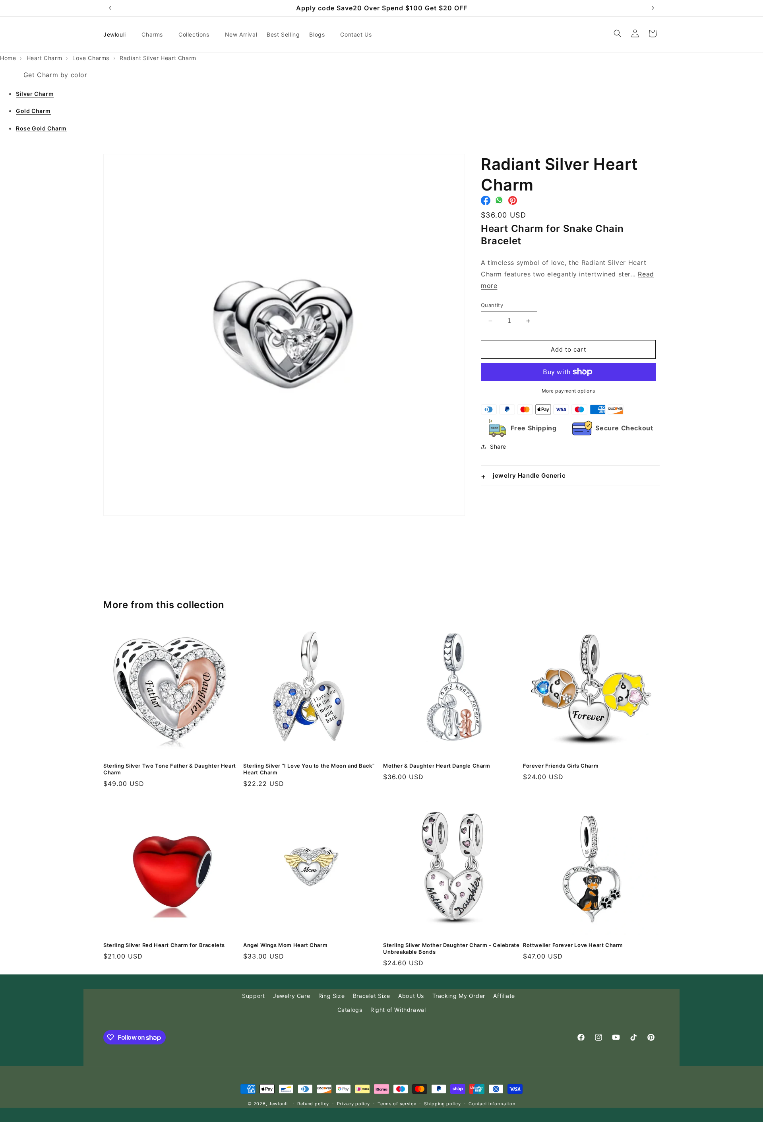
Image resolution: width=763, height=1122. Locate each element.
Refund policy (313, 1103)
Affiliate (504, 995)
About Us (411, 995)
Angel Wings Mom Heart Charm (285, 945)
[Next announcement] (653, 8)
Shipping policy (442, 1103)
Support (253, 995)
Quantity (492, 305)
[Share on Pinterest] (512, 202)
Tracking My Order (458, 995)
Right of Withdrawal (398, 1009)
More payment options (568, 391)
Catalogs (349, 1009)
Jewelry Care (291, 995)
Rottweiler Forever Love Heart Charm (573, 945)
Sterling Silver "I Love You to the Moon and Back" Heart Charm (308, 769)
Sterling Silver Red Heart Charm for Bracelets (164, 945)
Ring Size (331, 995)
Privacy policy (353, 1103)
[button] (155, 34)
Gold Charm (33, 110)
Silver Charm (35, 93)
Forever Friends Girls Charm (560, 765)
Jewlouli (278, 1103)
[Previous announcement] (110, 8)
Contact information (492, 1103)
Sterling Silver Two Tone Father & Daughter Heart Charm (169, 769)
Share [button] (498, 446)
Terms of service (397, 1103)
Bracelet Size (371, 995)
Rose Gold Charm (41, 128)
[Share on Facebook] (485, 202)
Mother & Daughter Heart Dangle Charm (436, 765)
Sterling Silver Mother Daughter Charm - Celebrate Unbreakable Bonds (451, 948)
